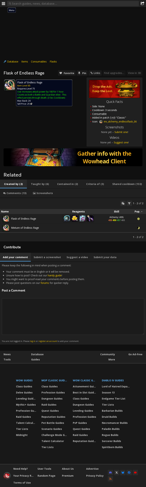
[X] (116, 472)
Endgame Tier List (113, 398)
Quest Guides (50, 410)
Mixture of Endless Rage (25, 227)
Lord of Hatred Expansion (116, 386)
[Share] (142, 3)
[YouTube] (135, 472)
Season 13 (108, 392)
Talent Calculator (26, 423)
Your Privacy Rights (24, 475)
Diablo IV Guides (113, 380)
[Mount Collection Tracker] (73, 157)
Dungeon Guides (51, 398)
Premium (68, 475)
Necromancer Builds (115, 423)
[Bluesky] (123, 472)
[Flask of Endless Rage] (6, 218)
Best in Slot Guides (85, 392)
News (7, 354)
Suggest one (121, 142)
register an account (47, 341)
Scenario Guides (51, 429)
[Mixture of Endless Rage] (6, 227)
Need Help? (20, 468)
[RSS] (110, 478)
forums (45, 283)
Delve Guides (24, 392)
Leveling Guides (26, 398)
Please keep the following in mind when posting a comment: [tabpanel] (43, 303)
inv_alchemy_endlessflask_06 (120, 121)
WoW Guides (24, 380)
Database (12, 61)
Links (97, 73)
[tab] (13, 184)
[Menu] (3, 3)
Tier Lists (22, 429)
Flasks (53, 61)
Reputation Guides (53, 416)
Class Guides (24, 386)
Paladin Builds (111, 429)
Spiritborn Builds (112, 447)
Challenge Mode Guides (54, 435)
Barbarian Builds (112, 410)
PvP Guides (80, 423)
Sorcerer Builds (111, 441)
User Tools (44, 468)
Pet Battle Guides (52, 423)
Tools (7, 359)
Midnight (22, 435)
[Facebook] (129, 472)
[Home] (7, 478)
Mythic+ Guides (26, 404)
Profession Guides (26, 410)
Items (24, 61)
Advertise (92, 468)
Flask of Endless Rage (23, 218)
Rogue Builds (110, 435)
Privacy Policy (95, 475)
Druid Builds (109, 416)
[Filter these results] (129, 203)
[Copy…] (123, 203)
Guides (35, 359)
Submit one (121, 132)
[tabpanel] (73, 219)
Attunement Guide (85, 386)
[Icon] (9, 85)
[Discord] (110, 472)
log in (32, 341)
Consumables (39, 61)
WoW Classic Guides (85, 380)
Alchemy (114, 217)
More (111, 359)
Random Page (46, 475)
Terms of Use (22, 482)
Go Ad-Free (135, 354)
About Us (68, 468)
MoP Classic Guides (54, 380)
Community (107, 354)
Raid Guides (23, 416)
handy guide (55, 275)
